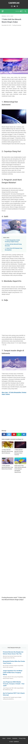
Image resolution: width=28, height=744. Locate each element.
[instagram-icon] (12, 6)
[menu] (3, 11)
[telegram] (23, 434)
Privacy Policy (22, 738)
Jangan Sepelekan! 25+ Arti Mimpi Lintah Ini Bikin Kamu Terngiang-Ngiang (12, 672)
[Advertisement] (14, 42)
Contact (9, 738)
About (3, 738)
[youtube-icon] (14, 6)
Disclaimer (14, 738)
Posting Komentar (16, 25)
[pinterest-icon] (17, 6)
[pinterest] (14, 434)
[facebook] (4, 434)
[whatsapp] (18, 434)
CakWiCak (14, 3)
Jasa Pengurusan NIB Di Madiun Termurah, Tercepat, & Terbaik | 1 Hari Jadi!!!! (13, 683)
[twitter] (9, 434)
